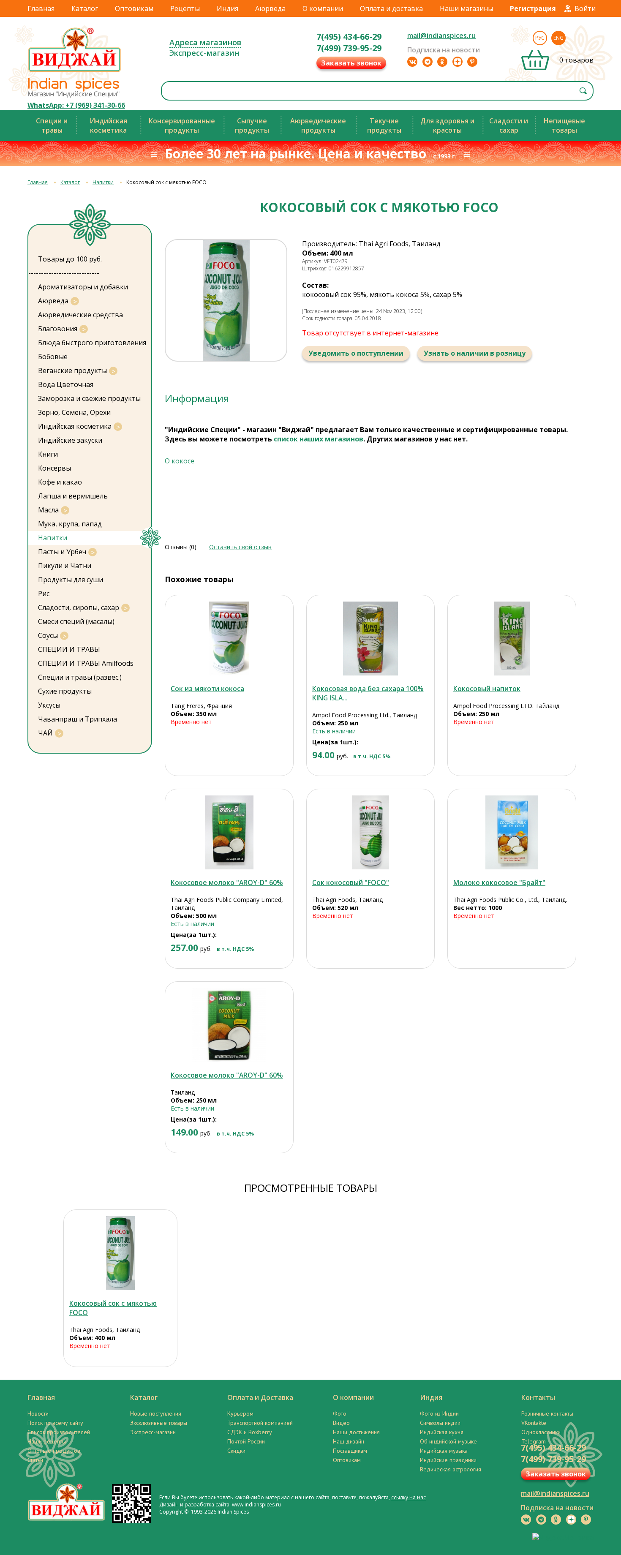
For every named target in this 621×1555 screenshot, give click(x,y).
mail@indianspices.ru (441, 35)
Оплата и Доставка (260, 1397)
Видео (341, 1423)
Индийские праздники (448, 1460)
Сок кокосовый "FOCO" (350, 882)
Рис (43, 593)
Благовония (57, 328)
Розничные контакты (547, 1413)
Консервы (54, 468)
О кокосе (179, 461)
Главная (40, 8)
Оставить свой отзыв (240, 547)
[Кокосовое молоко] (229, 832)
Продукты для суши (70, 579)
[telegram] (427, 62)
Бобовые (53, 356)
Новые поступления (155, 1413)
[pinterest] (472, 62)
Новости (38, 1413)
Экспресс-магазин (204, 53)
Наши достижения (356, 1432)
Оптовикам (134, 8)
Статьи (35, 1460)
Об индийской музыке (448, 1441)
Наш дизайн (348, 1441)
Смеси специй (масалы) (76, 621)
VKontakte (533, 1423)
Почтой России (246, 1441)
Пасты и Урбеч (62, 551)
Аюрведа (270, 8)
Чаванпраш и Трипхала (77, 719)
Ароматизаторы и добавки (83, 286)
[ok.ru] (442, 62)
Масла (48, 510)
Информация (197, 398)
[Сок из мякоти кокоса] (229, 638)
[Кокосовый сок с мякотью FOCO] (120, 1253)
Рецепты (185, 8)
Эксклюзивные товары (158, 1423)
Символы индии (440, 1423)
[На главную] (74, 71)
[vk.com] (412, 62)
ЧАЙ (45, 733)
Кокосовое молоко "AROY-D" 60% (227, 882)
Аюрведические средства (80, 314)
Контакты (538, 1397)
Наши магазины (466, 8)
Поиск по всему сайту (55, 1423)
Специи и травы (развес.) (80, 677)
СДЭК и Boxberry (249, 1432)
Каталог (84, 8)
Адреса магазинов (205, 42)
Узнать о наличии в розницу (475, 353)
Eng (558, 37)
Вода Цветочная (65, 384)
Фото (339, 1413)
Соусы (48, 635)
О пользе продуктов (53, 1450)
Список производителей (58, 1432)
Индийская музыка (444, 1450)
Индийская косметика (75, 426)
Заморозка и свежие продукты (89, 398)
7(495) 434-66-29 (348, 36)
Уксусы (49, 705)
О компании (322, 8)
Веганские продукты (72, 370)
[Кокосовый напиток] (511, 638)
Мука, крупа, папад (70, 523)
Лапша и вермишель (73, 496)
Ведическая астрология (450, 1469)
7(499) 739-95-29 (348, 48)
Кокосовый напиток (486, 688)
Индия (227, 8)
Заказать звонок (351, 63)
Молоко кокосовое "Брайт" (499, 882)
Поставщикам (350, 1450)
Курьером (240, 1413)
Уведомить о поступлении (355, 353)
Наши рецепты (46, 1441)
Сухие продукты (65, 691)
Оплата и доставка (391, 8)
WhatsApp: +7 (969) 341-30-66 (76, 105)
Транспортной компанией (260, 1423)
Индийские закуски (70, 440)
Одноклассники (541, 1432)
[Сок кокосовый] (370, 832)
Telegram (533, 1441)
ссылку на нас (408, 1497)
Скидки (236, 1450)
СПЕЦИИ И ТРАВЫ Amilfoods (85, 663)
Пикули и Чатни (64, 565)
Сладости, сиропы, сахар (78, 607)
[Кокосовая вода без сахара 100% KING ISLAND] (370, 638)
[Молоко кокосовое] (511, 832)
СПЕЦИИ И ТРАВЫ (69, 649)
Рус (540, 37)
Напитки (103, 182)
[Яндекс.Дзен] (457, 62)
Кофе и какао (60, 482)
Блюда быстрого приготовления (92, 342)
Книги (48, 454)
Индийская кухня (441, 1432)
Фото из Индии (439, 1413)
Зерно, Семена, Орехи (74, 412)
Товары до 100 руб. (70, 259)
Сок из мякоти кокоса (207, 688)
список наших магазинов (318, 439)
